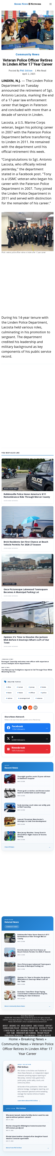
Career (20, 687)
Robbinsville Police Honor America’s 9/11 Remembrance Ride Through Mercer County (27, 495)
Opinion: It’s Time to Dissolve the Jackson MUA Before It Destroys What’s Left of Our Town (26, 640)
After (8, 687)
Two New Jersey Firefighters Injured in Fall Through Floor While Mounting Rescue (26, 671)
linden (43, 687)
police (43, 693)
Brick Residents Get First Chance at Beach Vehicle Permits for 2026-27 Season (26, 543)
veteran (39, 698)
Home (13, 1039)
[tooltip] (20, 708)
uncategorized (24, 698)
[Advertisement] (27, 287)
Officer (32, 693)
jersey (31, 687)
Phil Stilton (26, 70)
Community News (27, 54)
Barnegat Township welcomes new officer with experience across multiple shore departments (25, 662)
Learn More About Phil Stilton (29, 1101)
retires (9, 698)
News (9, 693)
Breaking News (32, 1039)
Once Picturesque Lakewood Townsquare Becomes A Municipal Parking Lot (26, 591)
